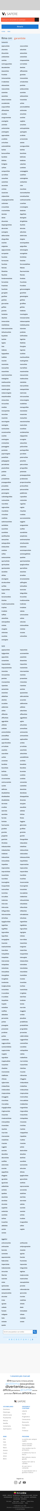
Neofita (5, 1423)
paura (34, 1393)
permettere (15, 1390)
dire (9, 1380)
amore (26, 1393)
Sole (4, 1442)
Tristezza (25, 1431)
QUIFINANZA (33, 1497)
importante (16, 1381)
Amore (5, 1450)
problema (13, 1383)
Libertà (24, 1411)
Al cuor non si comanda (26, 1467)
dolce (22, 1383)
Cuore (5, 1453)
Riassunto (25, 1422)
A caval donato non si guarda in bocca (29, 1471)
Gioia (24, 1428)
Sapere (12, 14)
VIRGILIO (9, 1495)
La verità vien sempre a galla (29, 1440)
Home (3, 31)
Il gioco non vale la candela (28, 1462)
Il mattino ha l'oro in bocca (29, 1453)
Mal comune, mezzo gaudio (29, 1458)
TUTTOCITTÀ (16, 1497)
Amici (5, 1456)
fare (15, 1393)
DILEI (21, 1497)
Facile (24, 1414)
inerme (34, 1390)
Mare (5, 1448)
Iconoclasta (7, 1426)
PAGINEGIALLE (16, 1495)
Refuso (5, 1420)
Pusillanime (7, 1418)
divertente (14, 1386)
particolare (8, 1393)
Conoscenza (26, 1419)
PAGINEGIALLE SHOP (26, 1495)
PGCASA (35, 1495)
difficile (7, 1390)
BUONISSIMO (16, 1499)
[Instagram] (16, 1482)
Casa (4, 1445)
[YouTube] (24, 1482)
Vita (4, 1439)
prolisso (30, 1383)
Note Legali (16, 1501)
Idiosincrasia (7, 1415)
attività (30, 1381)
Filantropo (6, 1412)
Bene (5, 1459)
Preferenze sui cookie (17, 1503)
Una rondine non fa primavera (28, 1449)
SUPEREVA (24, 1499)
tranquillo (29, 1387)
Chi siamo (8, 1501)
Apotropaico (7, 1429)
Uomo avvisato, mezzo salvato (27, 1444)
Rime (8, 31)
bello (20, 1393)
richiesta (24, 1381)
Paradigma (25, 1425)
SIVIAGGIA (26, 1497)
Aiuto (26, 1503)
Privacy (23, 1501)
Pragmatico (26, 1417)
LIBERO (4, 1495)
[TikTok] (20, 1482)
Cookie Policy (30, 1501)
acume (26, 1389)
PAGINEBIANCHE (8, 1497)
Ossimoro (6, 1409)
